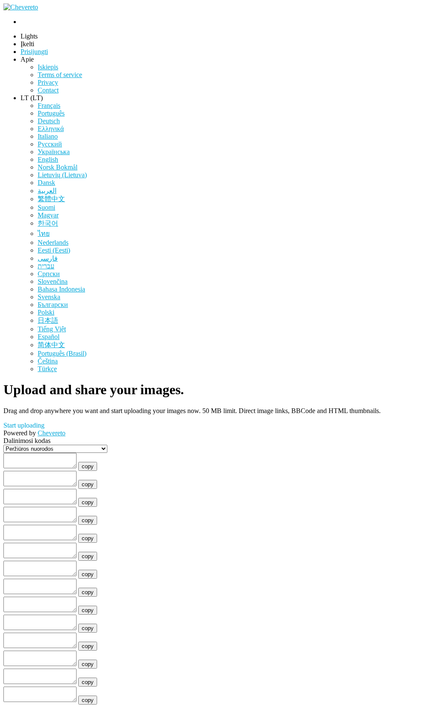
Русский (50, 144)
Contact (48, 90)
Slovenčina (53, 281)
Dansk (46, 182)
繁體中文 (51, 198)
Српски (49, 273)
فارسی (48, 258)
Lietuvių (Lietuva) (62, 174)
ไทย (44, 233)
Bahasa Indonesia (61, 289)
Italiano (48, 136)
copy (88, 466)
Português (51, 113)
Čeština (48, 361)
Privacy (48, 82)
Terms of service (60, 74)
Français (49, 105)
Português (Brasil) (62, 353)
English (48, 159)
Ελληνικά (51, 128)
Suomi (46, 207)
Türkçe (47, 368)
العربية (47, 190)
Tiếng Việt (52, 329)
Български (53, 304)
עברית (46, 266)
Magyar (48, 215)
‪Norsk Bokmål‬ (57, 167)
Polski (46, 312)
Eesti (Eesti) (54, 250)
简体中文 (51, 344)
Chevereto (51, 433)
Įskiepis (48, 67)
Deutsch (49, 121)
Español (48, 336)
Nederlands (53, 242)
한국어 (48, 223)
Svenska (49, 296)
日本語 (48, 320)
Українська (54, 151)
